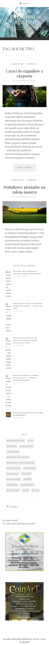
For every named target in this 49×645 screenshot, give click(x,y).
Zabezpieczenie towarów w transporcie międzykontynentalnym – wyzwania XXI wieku (27, 305)
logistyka (13, 452)
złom (25, 490)
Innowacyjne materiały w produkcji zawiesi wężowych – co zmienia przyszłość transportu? (26, 377)
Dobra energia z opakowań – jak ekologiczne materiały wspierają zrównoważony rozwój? (25, 340)
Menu (25, 3)
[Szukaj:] (21, 507)
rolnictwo (14, 479)
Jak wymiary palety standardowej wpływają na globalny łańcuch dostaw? (27, 272)
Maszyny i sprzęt (24, 64)
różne (28, 479)
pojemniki (30, 468)
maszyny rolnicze (18, 457)
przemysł (12, 474)
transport (27, 485)
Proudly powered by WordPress (17, 639)
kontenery (26, 446)
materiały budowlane (21, 463)
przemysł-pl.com (24, 19)
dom (30, 441)
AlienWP (25, 642)
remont (26, 474)
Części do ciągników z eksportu (24, 73)
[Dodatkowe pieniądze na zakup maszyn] (24, 222)
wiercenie (13, 490)
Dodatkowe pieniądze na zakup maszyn (24, 189)
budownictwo (16, 441)
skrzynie (12, 485)
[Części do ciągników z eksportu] (24, 106)
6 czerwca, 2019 (24, 197)
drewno (12, 446)
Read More (26, 168)
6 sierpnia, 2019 (24, 80)
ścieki (35, 490)
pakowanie (13, 468)
